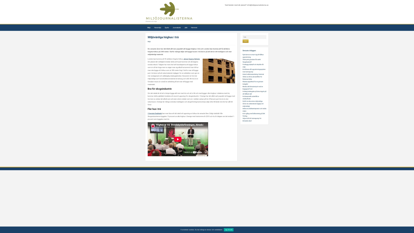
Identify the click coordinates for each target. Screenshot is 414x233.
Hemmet (194, 28)
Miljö (149, 28)
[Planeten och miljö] (169, 10)
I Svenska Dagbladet (155, 113)
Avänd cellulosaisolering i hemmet (253, 74)
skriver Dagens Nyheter (192, 59)
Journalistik (177, 28)
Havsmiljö (157, 28)
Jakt (185, 28)
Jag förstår (229, 230)
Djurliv (167, 28)
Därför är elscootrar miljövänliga (253, 101)
